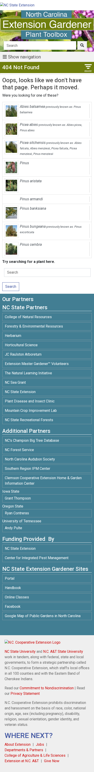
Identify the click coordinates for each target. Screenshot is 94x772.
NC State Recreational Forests (29, 420)
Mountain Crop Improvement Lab (31, 410)
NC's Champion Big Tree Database (32, 440)
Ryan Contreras (17, 513)
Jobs (40, 744)
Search (10, 286)
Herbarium (13, 335)
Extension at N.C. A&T (22, 761)
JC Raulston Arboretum (23, 354)
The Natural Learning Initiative (28, 373)
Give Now (51, 761)
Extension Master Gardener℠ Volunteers (37, 364)
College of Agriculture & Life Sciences (35, 755)
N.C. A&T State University (63, 651)
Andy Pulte (13, 528)
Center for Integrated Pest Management (36, 558)
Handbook (13, 588)
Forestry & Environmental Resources (34, 326)
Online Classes (17, 597)
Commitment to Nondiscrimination (47, 688)
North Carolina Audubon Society (30, 459)
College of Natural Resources (28, 317)
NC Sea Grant (15, 382)
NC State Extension (20, 392)
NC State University (20, 651)
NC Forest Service (19, 450)
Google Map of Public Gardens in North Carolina (43, 616)
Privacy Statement (25, 693)
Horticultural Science (21, 345)
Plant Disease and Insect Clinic (30, 401)
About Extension (18, 744)
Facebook (13, 606)
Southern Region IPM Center (27, 468)
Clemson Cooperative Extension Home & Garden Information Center (43, 481)
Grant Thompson (18, 498)
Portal (9, 578)
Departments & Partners (24, 750)
